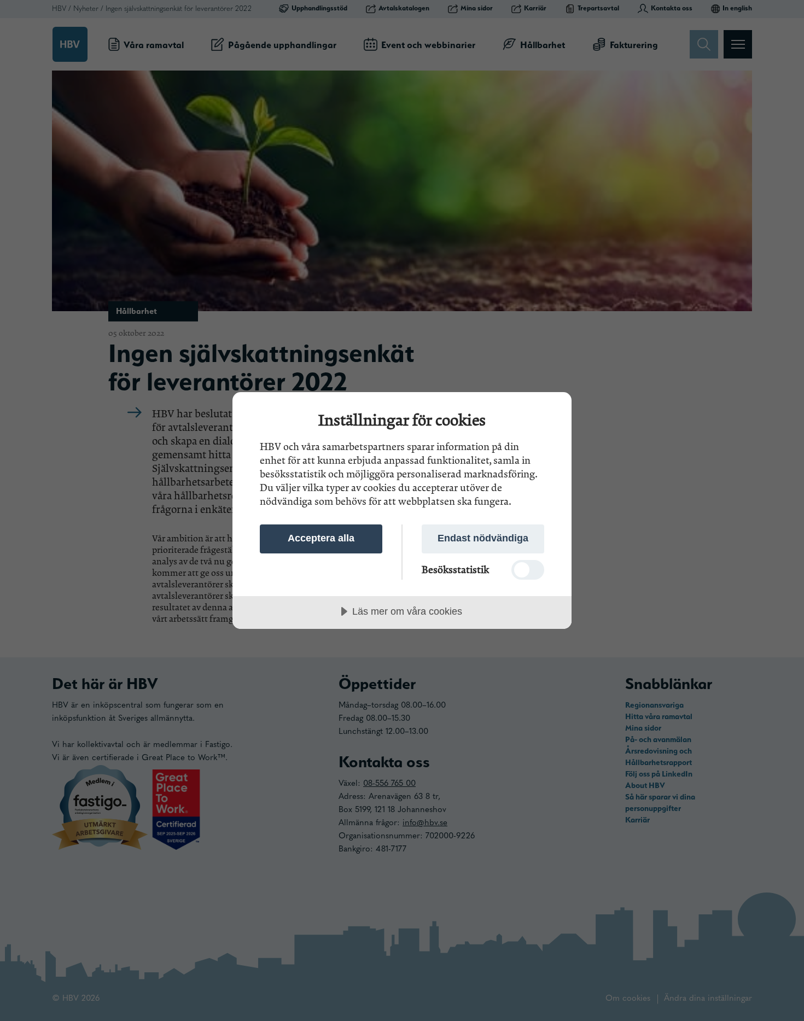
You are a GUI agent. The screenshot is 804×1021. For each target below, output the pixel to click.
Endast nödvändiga (483, 538)
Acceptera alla (321, 538)
